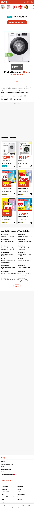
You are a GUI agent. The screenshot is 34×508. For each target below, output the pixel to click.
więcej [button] (17, 286)
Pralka (5, 99)
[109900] (25, 148)
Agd (28, 96)
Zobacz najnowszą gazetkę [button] (17, 22)
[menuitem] (5, 506)
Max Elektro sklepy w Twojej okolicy (15, 231)
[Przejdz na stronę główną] (4, 2)
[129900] (9, 148)
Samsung (18, 96)
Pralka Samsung (17, 99)
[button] (25, 2)
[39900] (25, 204)
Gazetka (17, 84)
